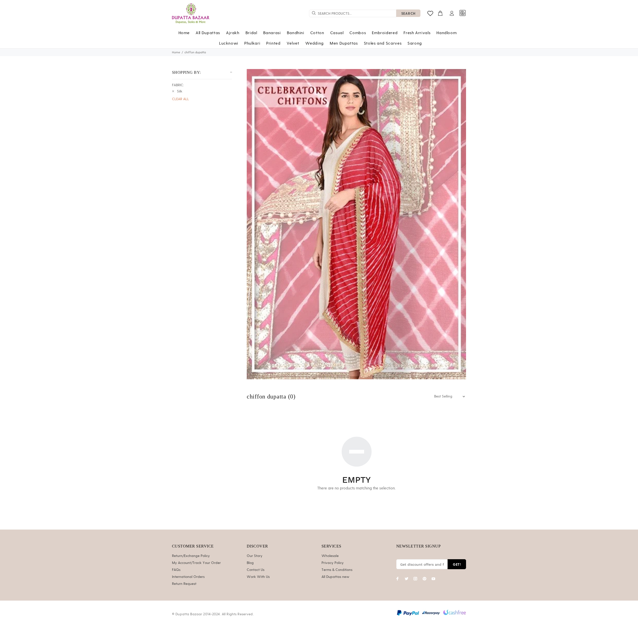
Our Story (254, 556)
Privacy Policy (332, 563)
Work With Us (258, 577)
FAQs (176, 570)
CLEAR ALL (180, 99)
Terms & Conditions (336, 570)
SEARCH (408, 13)
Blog (250, 563)
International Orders (188, 577)
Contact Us (255, 570)
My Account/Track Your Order (196, 563)
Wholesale (330, 556)
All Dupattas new (335, 577)
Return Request (184, 584)
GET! (457, 564)
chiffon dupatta (195, 52)
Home (176, 52)
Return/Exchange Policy (191, 556)
